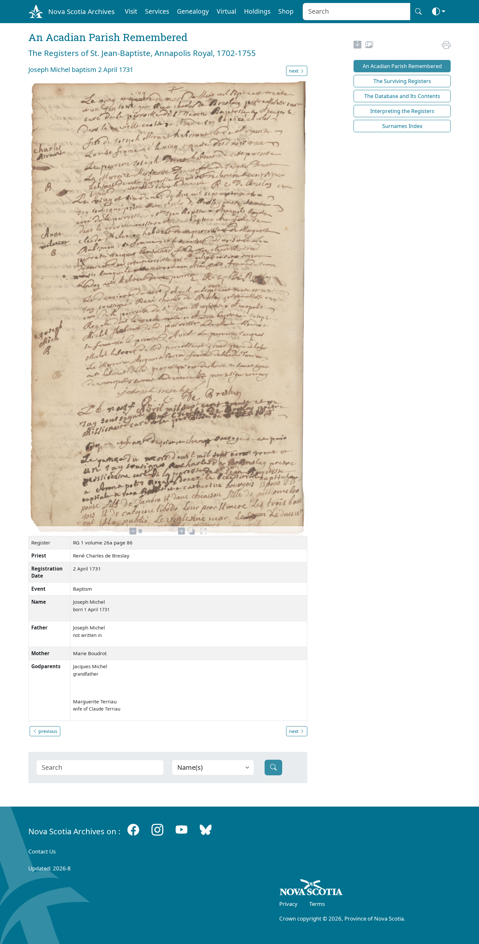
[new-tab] (357, 45)
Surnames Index (402, 126)
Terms (317, 904)
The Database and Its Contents (402, 96)
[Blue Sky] (206, 830)
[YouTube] (181, 830)
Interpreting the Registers (402, 111)
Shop (286, 11)
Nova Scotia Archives (81, 11)
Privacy (288, 904)
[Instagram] (157, 830)
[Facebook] (133, 830)
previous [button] (47, 731)
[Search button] (418, 11)
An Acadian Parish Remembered (402, 66)
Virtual (226, 11)
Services (157, 11)
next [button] (294, 71)
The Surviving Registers (402, 81)
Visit (131, 11)
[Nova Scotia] (311, 888)
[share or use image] (369, 45)
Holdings (257, 11)
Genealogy (193, 11)
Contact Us (42, 851)
